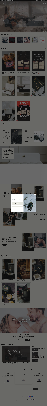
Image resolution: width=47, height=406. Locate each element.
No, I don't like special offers (17, 206)
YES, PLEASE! (17, 203)
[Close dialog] (35, 194)
